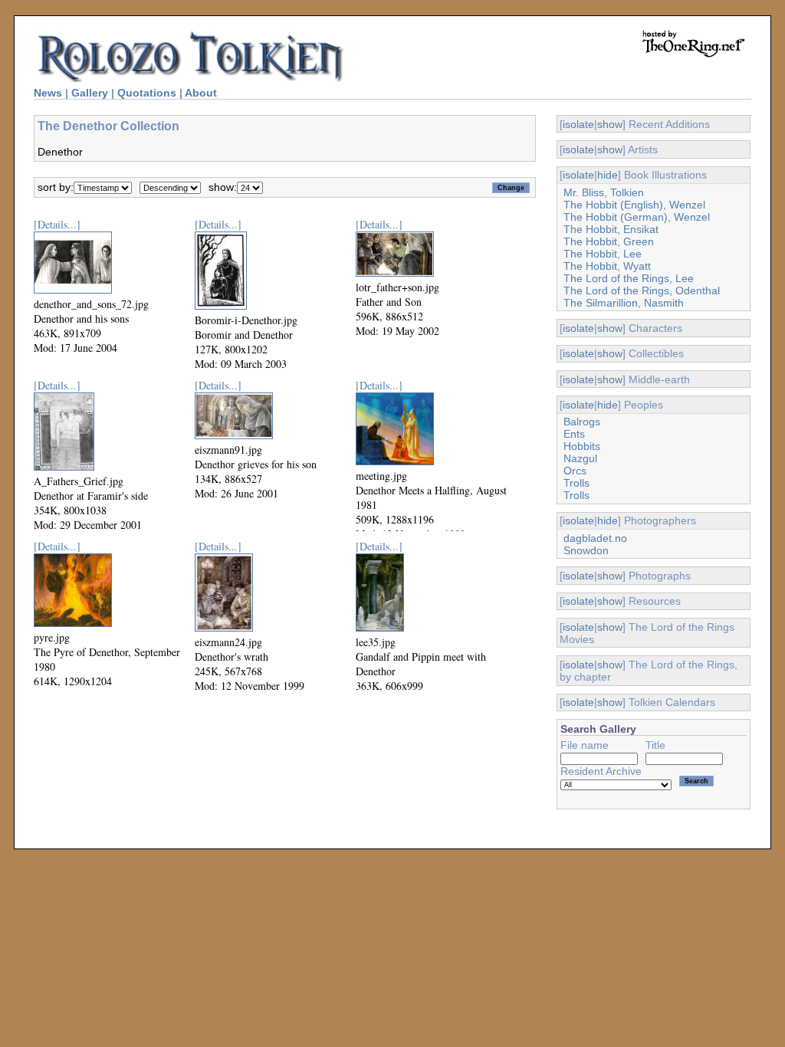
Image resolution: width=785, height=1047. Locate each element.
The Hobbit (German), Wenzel (636, 217)
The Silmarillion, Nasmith (623, 303)
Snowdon (586, 550)
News (48, 93)
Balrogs (581, 421)
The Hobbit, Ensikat (611, 229)
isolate (578, 124)
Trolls (576, 483)
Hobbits (581, 446)
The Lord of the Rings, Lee (628, 278)
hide (607, 175)
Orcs (574, 470)
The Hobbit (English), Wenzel (634, 205)
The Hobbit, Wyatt (607, 266)
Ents (574, 434)
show (609, 124)
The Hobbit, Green (608, 241)
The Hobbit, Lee (602, 254)
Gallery (89, 93)
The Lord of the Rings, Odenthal (641, 290)
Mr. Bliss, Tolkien (603, 192)
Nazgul (580, 458)
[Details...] (57, 224)
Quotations (146, 93)
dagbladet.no (595, 538)
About (201, 93)
